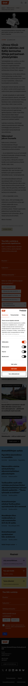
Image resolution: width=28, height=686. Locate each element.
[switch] (24, 347)
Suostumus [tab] (5, 315)
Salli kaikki (14, 368)
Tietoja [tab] (23, 315)
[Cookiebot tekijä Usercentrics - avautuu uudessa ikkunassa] (19, 311)
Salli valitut (14, 364)
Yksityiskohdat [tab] (14, 315)
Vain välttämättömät (14, 374)
